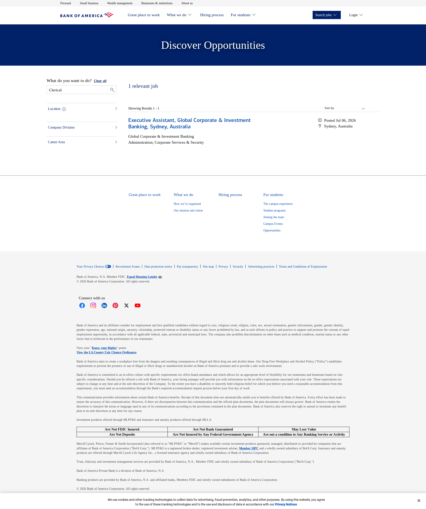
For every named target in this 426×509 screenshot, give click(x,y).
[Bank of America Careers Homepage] (87, 16)
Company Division (61, 127)
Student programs (274, 210)
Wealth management (119, 3)
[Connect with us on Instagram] (93, 305)
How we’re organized (187, 204)
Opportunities (271, 230)
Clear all (100, 81)
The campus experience (278, 204)
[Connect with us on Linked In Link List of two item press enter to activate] (104, 305)
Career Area (56, 142)
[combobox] (350, 108)
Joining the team (273, 217)
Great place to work (144, 15)
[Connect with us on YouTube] (137, 305)
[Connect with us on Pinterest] (115, 305)
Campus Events (273, 223)
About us (187, 3)
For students (240, 15)
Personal (65, 3)
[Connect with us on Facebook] (82, 305)
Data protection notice (158, 266)
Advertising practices (261, 266)
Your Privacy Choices (90, 266)
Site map (208, 266)
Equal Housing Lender (144, 276)
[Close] (419, 500)
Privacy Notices (286, 504)
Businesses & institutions (156, 3)
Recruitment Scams (128, 266)
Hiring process (212, 15)
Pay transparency (187, 266)
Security (238, 266)
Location (54, 109)
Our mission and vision (188, 210)
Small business (89, 3)
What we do (176, 15)
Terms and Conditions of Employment (303, 266)
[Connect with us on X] (126, 305)
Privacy (223, 266)
